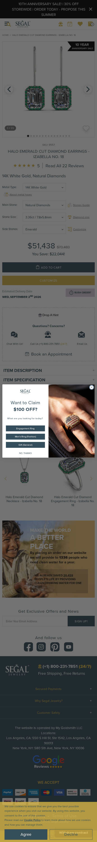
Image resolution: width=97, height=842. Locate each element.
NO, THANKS (25, 453)
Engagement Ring (25, 428)
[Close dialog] (92, 387)
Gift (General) (25, 445)
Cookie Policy (32, 820)
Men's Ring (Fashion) (25, 436)
